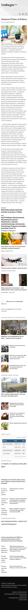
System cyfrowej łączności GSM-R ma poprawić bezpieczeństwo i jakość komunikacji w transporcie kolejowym (11, 539)
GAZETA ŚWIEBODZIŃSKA (9, 594)
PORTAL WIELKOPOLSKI (21, 594)
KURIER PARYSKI (23, 596)
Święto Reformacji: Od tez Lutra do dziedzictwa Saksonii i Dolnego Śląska (18, 367)
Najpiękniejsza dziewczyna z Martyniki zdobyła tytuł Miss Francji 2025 (17, 405)
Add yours (3, 304)
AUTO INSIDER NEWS (13, 597)
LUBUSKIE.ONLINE (23, 599)
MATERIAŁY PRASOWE (17, 592)
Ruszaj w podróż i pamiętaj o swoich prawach (14, 268)
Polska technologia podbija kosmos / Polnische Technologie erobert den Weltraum (18, 558)
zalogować (10, 309)
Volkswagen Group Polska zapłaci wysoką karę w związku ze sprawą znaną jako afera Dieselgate (13, 481)
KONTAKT (25, 592)
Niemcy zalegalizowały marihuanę (18, 423)
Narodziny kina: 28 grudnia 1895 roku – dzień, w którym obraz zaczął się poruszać (18, 357)
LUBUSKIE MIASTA (22, 597)
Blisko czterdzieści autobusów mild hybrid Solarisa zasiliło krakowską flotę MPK (17, 510)
